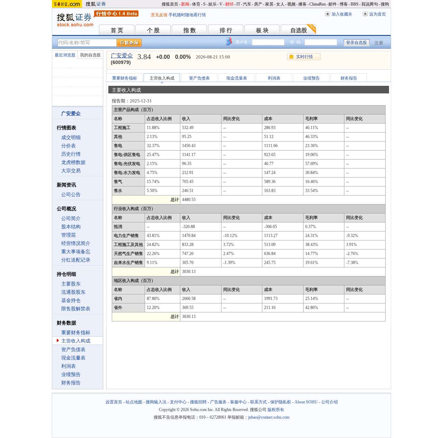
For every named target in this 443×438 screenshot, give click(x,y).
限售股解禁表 (75, 308)
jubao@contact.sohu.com (268, 417)
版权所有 (276, 409)
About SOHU (306, 402)
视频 (291, 4)
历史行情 (71, 154)
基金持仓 (71, 300)
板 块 (262, 30)
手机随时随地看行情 (187, 14)
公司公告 (71, 194)
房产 (258, 4)
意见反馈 (159, 14)
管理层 (68, 235)
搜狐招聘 (198, 402)
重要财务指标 (75, 332)
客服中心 (238, 402)
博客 (344, 4)
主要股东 (71, 283)
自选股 (298, 30)
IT (238, 4)
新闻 (185, 4)
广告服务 (218, 402)
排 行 (226, 30)
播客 (302, 4)
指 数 (189, 30)
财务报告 (71, 382)
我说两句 (369, 4)
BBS (355, 4)
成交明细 (71, 137)
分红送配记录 (75, 260)
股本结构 (71, 226)
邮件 (332, 4)
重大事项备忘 (75, 251)
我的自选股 (90, 55)
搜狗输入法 (156, 402)
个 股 (153, 30)
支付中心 (178, 402)
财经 (229, 4)
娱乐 (212, 4)
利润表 (68, 366)
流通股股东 (73, 292)
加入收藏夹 (342, 14)
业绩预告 (71, 374)
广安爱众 (122, 55)
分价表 (68, 145)
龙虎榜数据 (73, 162)
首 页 (117, 30)
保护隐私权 (280, 402)
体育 (196, 4)
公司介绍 (329, 402)
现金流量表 (73, 358)
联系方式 (258, 402)
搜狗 (385, 4)
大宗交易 (71, 170)
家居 (269, 4)
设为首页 (377, 14)
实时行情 (304, 56)
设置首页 (114, 402)
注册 (378, 42)
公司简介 (71, 218)
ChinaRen (317, 4)
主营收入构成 (75, 341)
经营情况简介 (75, 243)
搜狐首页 (170, 4)
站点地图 (134, 402)
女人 (280, 4)
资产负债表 (73, 349)
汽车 (247, 4)
